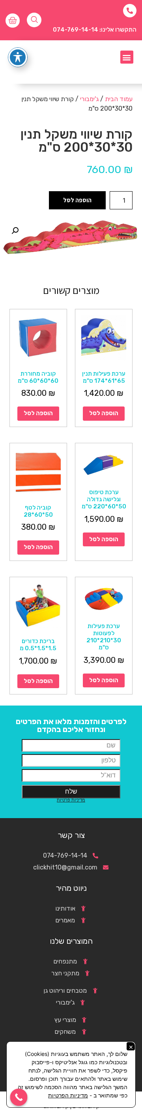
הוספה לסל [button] (103, 413)
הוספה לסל (77, 200)
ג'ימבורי (89, 99)
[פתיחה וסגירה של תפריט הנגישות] (17, 57)
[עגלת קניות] (13, 20)
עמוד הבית (119, 99)
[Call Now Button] (19, 1097)
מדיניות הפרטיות (68, 1095)
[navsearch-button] (34, 20)
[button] (126, 57)
